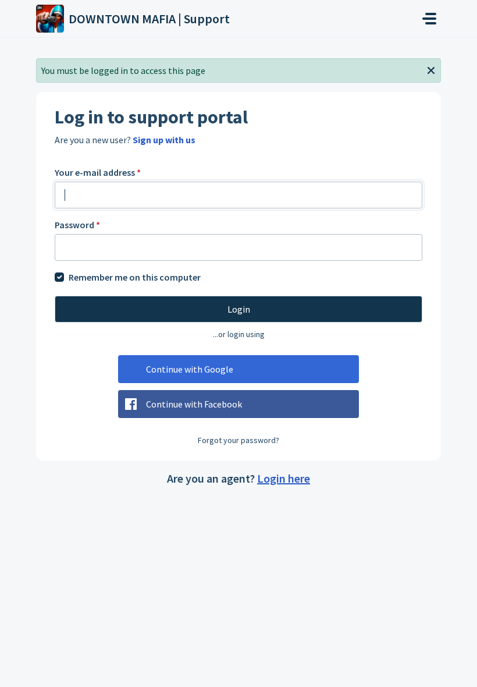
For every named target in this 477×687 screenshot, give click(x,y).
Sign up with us (164, 140)
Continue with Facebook (194, 404)
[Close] (431, 69)
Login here (283, 478)
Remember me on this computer (135, 277)
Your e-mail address (98, 172)
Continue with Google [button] (189, 369)
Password (77, 225)
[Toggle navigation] (429, 18)
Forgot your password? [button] (238, 440)
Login (238, 309)
